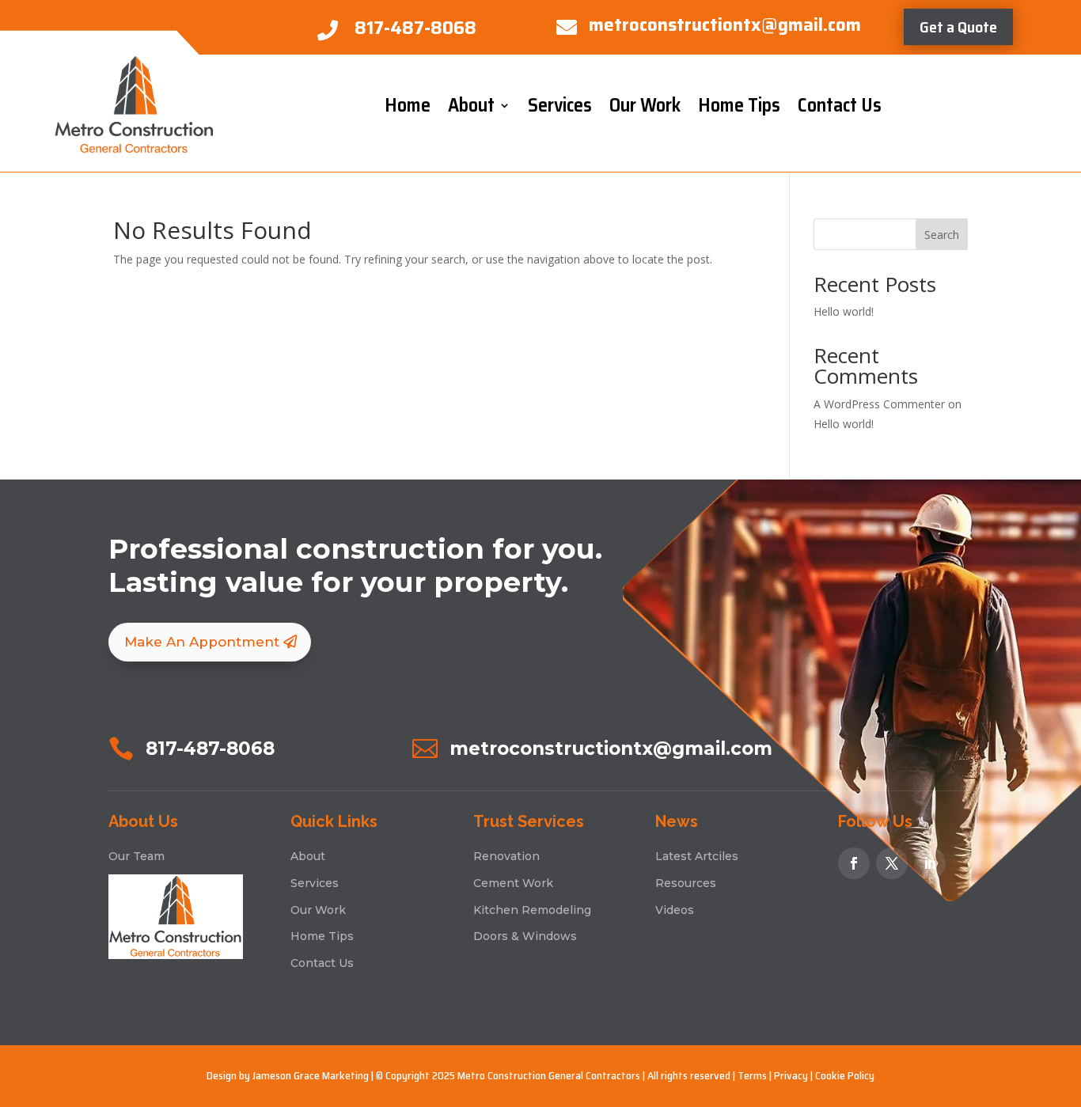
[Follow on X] (892, 863)
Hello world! (844, 311)
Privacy (791, 1075)
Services (560, 105)
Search (941, 234)
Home (408, 105)
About (471, 105)
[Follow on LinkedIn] (930, 863)
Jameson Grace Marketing (310, 1075)
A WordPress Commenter (879, 403)
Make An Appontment (201, 642)
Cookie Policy (844, 1075)
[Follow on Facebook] (854, 863)
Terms (752, 1075)
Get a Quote (958, 27)
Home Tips (739, 105)
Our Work (645, 105)
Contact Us (840, 105)
